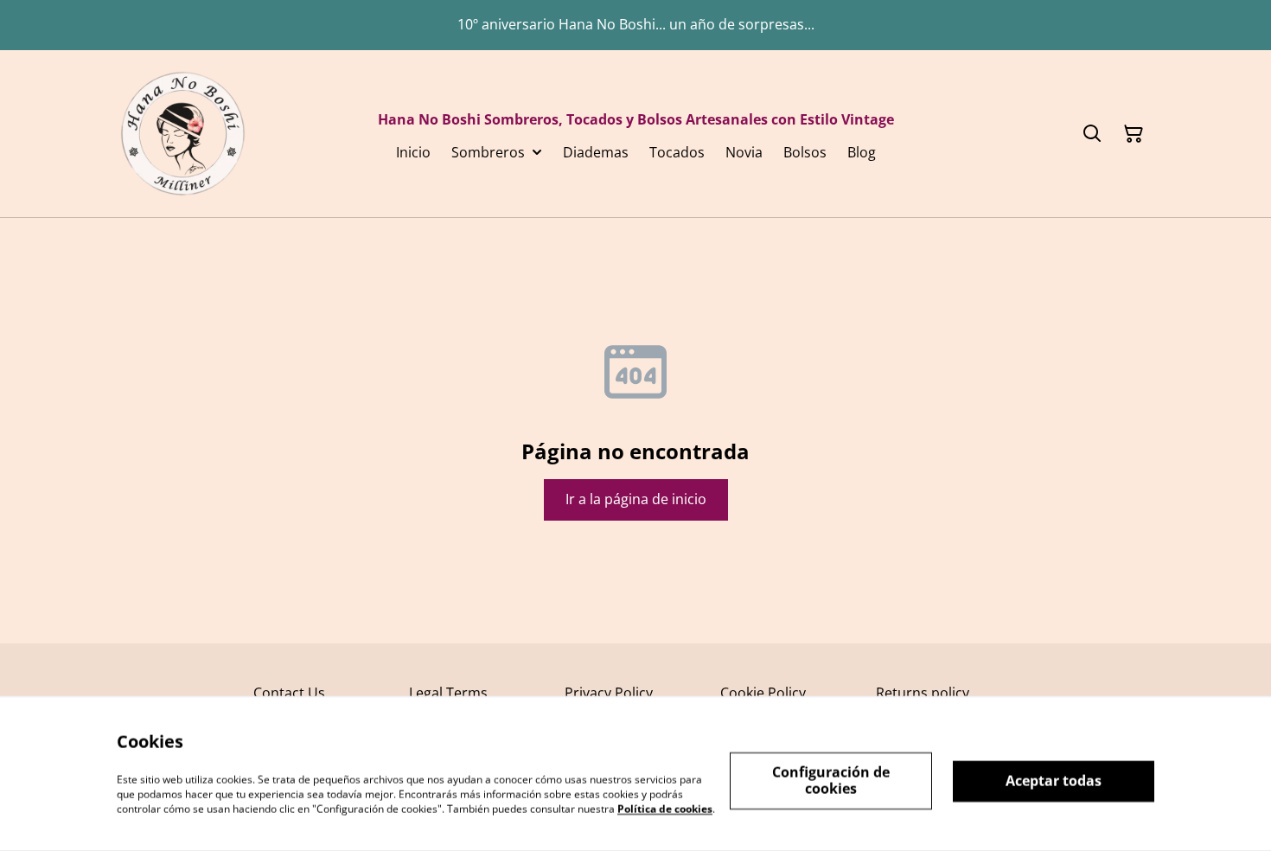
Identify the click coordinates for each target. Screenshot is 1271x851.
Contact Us (289, 692)
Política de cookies (664, 808)
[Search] (1092, 134)
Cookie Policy (763, 692)
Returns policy (922, 692)
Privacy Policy (609, 692)
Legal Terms (448, 692)
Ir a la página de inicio (635, 499)
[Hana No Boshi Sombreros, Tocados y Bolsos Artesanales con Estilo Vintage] (183, 133)
